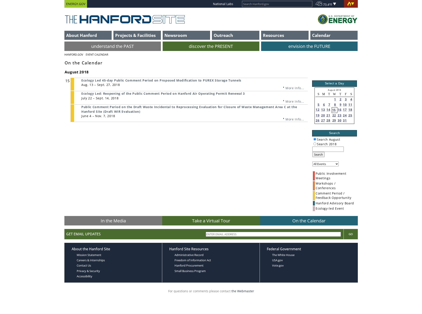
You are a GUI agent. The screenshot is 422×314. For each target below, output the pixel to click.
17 (345, 109)
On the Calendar (309, 221)
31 (345, 120)
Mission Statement (89, 255)
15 (334, 110)
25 (350, 115)
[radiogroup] (314, 139)
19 (317, 115)
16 (339, 109)
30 (339, 120)
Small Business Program (190, 271)
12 (317, 109)
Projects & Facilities (135, 35)
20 (323, 115)
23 (339, 115)
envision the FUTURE (309, 46)
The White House (283, 255)
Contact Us (84, 265)
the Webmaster (242, 291)
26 (317, 120)
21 (328, 115)
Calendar (321, 35)
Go (351, 234)
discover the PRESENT (211, 46)
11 (350, 104)
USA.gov (277, 260)
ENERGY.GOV (75, 4)
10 (345, 104)
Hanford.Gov (73, 54)
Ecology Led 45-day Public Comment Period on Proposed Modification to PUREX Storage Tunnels (161, 80)
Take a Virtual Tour (211, 221)
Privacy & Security (88, 271)
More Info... (295, 88)
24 (345, 115)
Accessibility (84, 276)
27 (323, 120)
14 (328, 109)
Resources (273, 35)
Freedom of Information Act (193, 260)
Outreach (223, 35)
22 (334, 115)
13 (323, 109)
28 (328, 120)
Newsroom (175, 35)
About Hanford (81, 35)
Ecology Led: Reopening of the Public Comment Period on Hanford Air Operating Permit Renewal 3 (163, 93)
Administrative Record (189, 255)
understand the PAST (112, 46)
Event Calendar (97, 54)
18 (350, 109)
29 (334, 120)
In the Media (113, 221)
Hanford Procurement (189, 265)
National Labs (223, 4)
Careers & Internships (91, 260)
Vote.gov (278, 265)
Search (318, 154)
